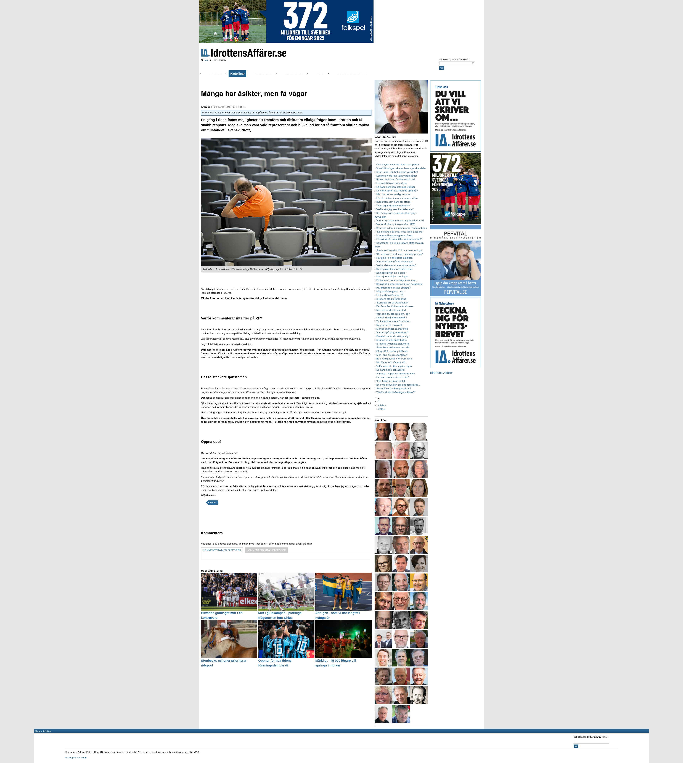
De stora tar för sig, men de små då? (397, 190)
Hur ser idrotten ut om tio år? (392, 377)
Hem (37, 731)
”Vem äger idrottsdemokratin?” (393, 205)
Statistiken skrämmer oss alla (392, 347)
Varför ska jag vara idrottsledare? (395, 209)
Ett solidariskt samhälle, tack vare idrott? (399, 239)
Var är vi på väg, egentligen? (392, 332)
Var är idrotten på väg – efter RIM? (395, 224)
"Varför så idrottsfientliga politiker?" (395, 392)
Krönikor (237, 74)
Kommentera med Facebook (222, 550)
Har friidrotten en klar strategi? (393, 287)
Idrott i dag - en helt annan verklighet (397, 171)
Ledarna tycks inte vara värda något (396, 175)
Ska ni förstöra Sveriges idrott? (393, 388)
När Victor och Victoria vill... (391, 362)
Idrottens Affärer (243, 53)
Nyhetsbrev (294, 74)
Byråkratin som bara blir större (393, 201)
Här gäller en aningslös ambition (394, 257)
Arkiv (320, 74)
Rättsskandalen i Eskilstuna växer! (395, 179)
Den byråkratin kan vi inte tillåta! (394, 269)
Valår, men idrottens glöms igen (394, 366)
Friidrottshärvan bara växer (391, 183)
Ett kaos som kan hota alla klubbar (395, 186)
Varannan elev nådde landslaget (394, 261)
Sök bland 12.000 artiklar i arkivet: (453, 59)
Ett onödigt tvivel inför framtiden (394, 358)
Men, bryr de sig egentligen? (392, 354)
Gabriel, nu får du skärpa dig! (392, 336)
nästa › (382, 405)
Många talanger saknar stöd (392, 328)
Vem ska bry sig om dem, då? (393, 313)
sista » (381, 408)
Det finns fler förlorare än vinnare (395, 306)
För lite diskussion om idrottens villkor (397, 198)
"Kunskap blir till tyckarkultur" (392, 302)
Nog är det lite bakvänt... (390, 325)
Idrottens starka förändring (391, 298)
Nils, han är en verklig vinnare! (393, 194)
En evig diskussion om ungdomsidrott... (398, 384)
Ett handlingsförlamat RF (390, 295)
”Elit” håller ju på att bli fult (391, 381)
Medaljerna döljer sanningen (392, 276)
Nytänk (213, 502)
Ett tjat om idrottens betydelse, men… (397, 280)
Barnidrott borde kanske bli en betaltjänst (399, 283)
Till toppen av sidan (76, 757)
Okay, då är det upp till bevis (392, 351)
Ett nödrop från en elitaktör (391, 272)
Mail (206, 60)
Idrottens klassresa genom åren (394, 235)
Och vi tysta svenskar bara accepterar (397, 164)
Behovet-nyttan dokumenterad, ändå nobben (401, 227)
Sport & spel (262, 74)
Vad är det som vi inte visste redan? (396, 265)
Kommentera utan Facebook (266, 550)
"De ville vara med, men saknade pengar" (399, 254)
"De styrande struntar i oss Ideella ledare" (399, 231)
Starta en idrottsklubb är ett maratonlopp (399, 250)
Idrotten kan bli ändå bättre (391, 339)
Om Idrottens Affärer (353, 74)
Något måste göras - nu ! (390, 291)
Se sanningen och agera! (390, 369)
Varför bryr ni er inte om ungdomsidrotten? (400, 220)
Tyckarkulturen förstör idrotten (393, 321)
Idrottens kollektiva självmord (392, 343)
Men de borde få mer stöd (391, 310)
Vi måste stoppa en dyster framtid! (395, 373)
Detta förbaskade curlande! (391, 317)
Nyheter (216, 74)
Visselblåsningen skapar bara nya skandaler (401, 168)
